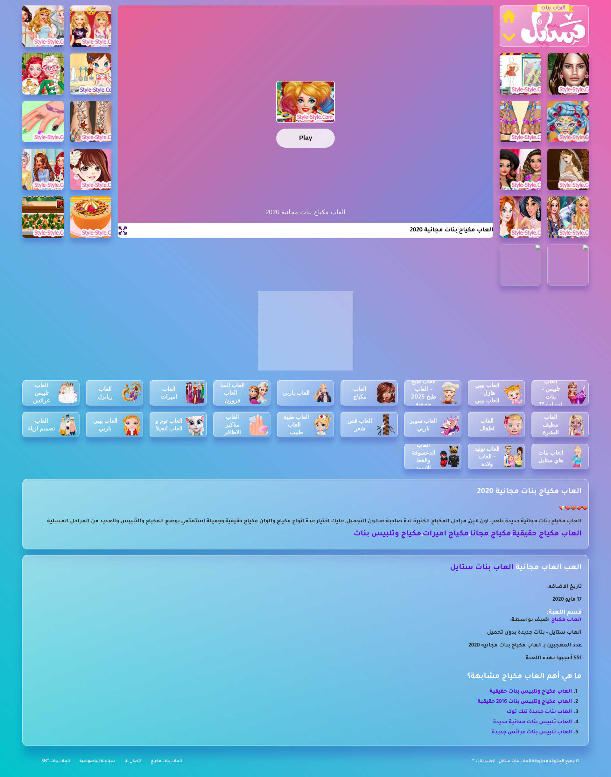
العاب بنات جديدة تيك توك (539, 712)
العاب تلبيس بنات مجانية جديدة (532, 722)
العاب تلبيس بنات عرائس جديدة (532, 732)
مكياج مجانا (490, 534)
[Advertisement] (305, 334)
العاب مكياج (566, 620)
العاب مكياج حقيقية (547, 534)
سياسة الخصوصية (97, 761)
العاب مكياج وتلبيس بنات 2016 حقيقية (525, 702)
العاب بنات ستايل (482, 568)
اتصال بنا (132, 761)
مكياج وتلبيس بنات (387, 534)
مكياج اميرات (446, 534)
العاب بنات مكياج (166, 761)
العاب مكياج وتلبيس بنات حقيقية (531, 692)
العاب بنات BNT (55, 761)
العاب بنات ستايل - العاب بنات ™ (502, 761)
